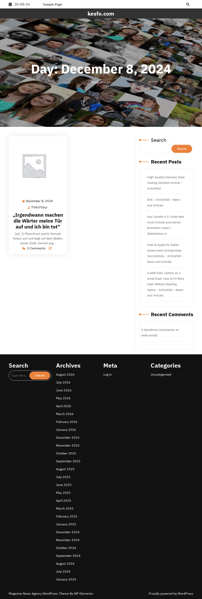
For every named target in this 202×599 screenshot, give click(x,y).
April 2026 (63, 406)
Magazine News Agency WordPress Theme (39, 593)
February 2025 (67, 516)
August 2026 (65, 374)
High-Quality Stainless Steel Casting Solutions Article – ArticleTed (165, 182)
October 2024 (66, 548)
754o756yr (39, 207)
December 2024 (67, 532)
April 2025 (63, 500)
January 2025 (66, 524)
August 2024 (65, 564)
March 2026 (65, 414)
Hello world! (149, 335)
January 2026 (66, 430)
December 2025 (67, 437)
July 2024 (63, 571)
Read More (36, 165)
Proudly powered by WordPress (171, 593)
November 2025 (67, 445)
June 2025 (64, 485)
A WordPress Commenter (158, 330)
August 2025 (65, 469)
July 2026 (63, 382)
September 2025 (68, 461)
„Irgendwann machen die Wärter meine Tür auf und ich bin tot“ (38, 221)
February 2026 (67, 422)
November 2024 (67, 540)
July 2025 (63, 477)
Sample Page (52, 4)
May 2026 (63, 398)
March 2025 (65, 508)
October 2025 (66, 453)
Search (158, 140)
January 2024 (66, 579)
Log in (107, 374)
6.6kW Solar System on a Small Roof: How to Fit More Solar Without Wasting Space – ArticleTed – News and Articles (165, 284)
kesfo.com (101, 13)
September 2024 (68, 556)
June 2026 (64, 390)
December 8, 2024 (39, 201)
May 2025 (63, 493)
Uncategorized (161, 374)
